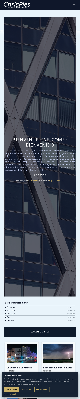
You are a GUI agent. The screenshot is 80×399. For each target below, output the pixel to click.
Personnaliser (42, 389)
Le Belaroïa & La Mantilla (19, 367)
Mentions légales (10, 394)
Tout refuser (27, 389)
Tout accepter (11, 389)
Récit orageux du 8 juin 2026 (57, 367)
